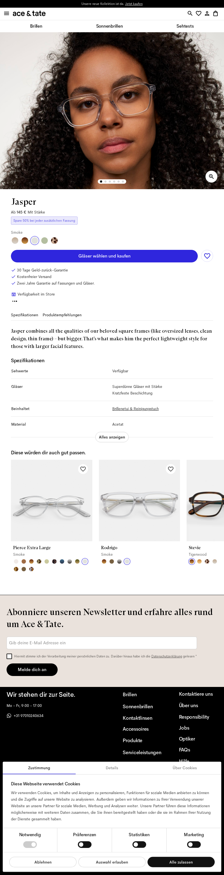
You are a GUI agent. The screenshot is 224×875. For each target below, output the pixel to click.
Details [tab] (112, 767)
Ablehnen (43, 861)
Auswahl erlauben (112, 861)
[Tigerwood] (25, 240)
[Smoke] (35, 240)
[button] (199, 13)
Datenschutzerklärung (166, 656)
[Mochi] (47, 561)
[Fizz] (16, 561)
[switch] (85, 844)
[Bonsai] (44, 240)
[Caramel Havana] (199, 561)
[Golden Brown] (24, 561)
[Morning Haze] (69, 561)
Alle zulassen (181, 861)
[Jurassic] (24, 569)
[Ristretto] (54, 240)
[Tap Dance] (31, 569)
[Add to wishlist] (207, 256)
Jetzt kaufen (134, 4)
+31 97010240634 (28, 715)
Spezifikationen (24, 314)
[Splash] (62, 561)
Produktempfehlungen (62, 314)
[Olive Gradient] (77, 561)
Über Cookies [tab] (185, 767)
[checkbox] (9, 656)
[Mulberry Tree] (54, 561)
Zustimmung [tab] (39, 767)
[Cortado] (16, 569)
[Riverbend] (39, 561)
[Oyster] (15, 240)
